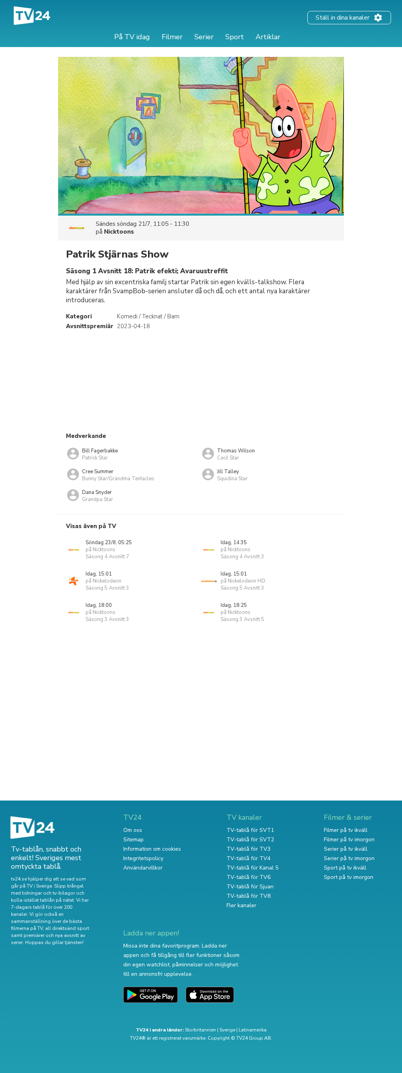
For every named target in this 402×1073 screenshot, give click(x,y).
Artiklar (268, 37)
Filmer (172, 37)
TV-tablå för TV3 (248, 849)
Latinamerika (253, 1030)
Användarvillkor (143, 867)
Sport (234, 37)
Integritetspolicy (143, 858)
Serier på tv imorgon (349, 858)
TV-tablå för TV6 (248, 877)
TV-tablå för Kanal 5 (252, 867)
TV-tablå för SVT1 (250, 830)
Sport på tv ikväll (345, 867)
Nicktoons (119, 232)
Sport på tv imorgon (348, 877)
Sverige (227, 1030)
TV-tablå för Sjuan (250, 886)
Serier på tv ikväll (345, 849)
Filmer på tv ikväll (345, 830)
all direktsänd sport (67, 928)
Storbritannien (200, 1030)
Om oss (132, 830)
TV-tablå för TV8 (248, 896)
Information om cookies (152, 849)
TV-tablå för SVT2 (250, 839)
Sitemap (133, 839)
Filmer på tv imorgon (349, 839)
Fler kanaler (241, 905)
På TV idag (132, 37)
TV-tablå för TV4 (248, 858)
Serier (204, 37)
